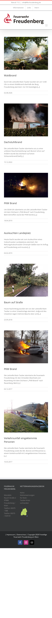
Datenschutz (21, 534)
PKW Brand (10, 203)
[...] (38, 87)
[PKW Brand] (26, 185)
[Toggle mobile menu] (46, 25)
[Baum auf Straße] (26, 280)
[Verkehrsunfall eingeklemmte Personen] (26, 416)
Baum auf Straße (13, 302)
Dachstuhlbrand (13, 142)
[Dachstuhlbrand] (26, 120)
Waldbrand (10, 75)
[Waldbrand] (26, 53)
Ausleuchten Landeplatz (17, 233)
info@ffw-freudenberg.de (31, 2)
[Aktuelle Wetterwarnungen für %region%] (24, 508)
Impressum (11, 534)
